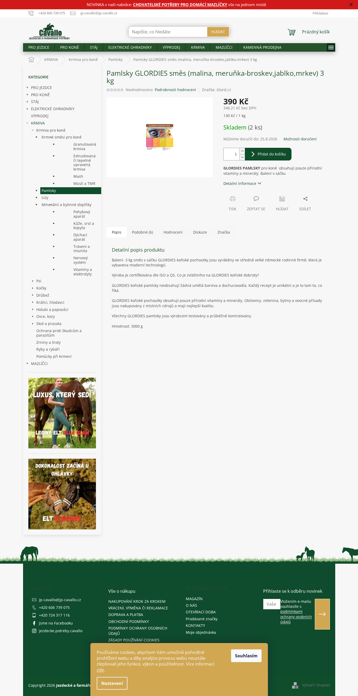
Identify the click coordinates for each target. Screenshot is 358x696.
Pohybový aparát (81, 214)
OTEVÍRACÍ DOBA (201, 611)
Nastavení (112, 683)
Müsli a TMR (84, 183)
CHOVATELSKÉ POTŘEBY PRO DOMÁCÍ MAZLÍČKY (180, 4)
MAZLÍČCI (39, 363)
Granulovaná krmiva (84, 146)
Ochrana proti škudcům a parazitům (59, 333)
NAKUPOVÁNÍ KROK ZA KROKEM (137, 601)
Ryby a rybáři (48, 349)
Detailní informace (239, 183)
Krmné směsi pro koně (62, 137)
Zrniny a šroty (48, 342)
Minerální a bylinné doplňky (66, 204)
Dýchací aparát (80, 237)
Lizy (45, 197)
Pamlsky (49, 190)
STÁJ (35, 101)
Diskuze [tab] (200, 232)
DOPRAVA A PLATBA (125, 614)
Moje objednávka (201, 632)
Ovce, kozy (45, 316)
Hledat (218, 31)
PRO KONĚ (40, 94)
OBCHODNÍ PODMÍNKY (128, 621)
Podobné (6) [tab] (142, 232)
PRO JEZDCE (41, 87)
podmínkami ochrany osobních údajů (296, 616)
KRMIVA (38, 123)
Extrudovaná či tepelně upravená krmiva (84, 162)
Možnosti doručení (300, 138)
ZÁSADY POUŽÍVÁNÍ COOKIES (134, 640)
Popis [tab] (116, 232)
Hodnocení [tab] (173, 232)
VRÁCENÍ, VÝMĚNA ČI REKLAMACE (138, 607)
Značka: (216, 89)
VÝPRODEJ (39, 115)
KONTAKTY (195, 625)
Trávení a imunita (81, 248)
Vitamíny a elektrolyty (82, 271)
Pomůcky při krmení (54, 356)
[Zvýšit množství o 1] (242, 151)
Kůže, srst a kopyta (83, 225)
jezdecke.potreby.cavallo (60, 630)
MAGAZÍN (194, 598)
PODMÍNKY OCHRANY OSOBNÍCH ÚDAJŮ (137, 631)
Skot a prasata (48, 323)
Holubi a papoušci (52, 309)
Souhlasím (246, 656)
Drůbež (42, 295)
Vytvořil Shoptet (316, 685)
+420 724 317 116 (54, 615)
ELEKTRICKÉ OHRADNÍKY (52, 108)
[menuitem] (39, 47)
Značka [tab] (224, 232)
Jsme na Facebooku (56, 623)
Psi (38, 280)
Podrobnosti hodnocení (175, 89)
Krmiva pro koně (50, 130)
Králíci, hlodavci (50, 302)
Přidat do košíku (272, 154)
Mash (78, 176)
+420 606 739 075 (54, 607)
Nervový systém (80, 260)
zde (100, 670)
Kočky (41, 288)
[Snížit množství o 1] (242, 157)
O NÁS (191, 605)
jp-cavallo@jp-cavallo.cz (60, 599)
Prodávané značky (202, 618)
